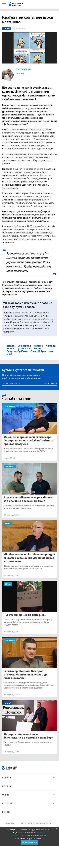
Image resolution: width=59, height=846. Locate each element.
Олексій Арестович (42, 351)
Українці (51, 345)
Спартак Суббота (17, 351)
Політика (10, 406)
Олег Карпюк (23, 69)
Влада (10, 348)
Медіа (37, 348)
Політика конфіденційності (37, 823)
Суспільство (24, 348)
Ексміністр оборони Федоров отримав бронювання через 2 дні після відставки (26, 675)
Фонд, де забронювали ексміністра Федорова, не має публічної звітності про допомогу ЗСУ (29, 441)
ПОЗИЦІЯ (6, 786)
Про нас (10, 823)
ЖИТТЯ (6, 812)
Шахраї (10, 345)
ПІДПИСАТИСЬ (50, 384)
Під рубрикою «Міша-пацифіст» (25, 615)
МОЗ (9, 354)
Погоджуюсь (29, 842)
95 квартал (24, 345)
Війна (7, 524)
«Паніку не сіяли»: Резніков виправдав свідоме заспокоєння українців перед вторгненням (29, 558)
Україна (38, 345)
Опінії (6, 28)
